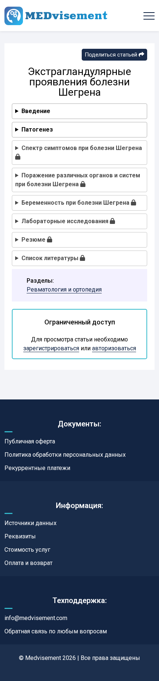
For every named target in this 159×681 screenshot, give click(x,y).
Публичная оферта (29, 441)
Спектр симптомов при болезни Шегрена (81, 147)
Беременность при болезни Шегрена (76, 202)
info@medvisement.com (35, 618)
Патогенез (37, 129)
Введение (35, 111)
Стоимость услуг (27, 549)
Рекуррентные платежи (37, 467)
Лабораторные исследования (65, 221)
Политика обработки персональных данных (65, 454)
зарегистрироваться (51, 348)
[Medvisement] (55, 15)
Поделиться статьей (112, 54)
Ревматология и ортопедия (64, 289)
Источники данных (30, 523)
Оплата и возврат (28, 562)
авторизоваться (114, 348)
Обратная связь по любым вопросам (55, 631)
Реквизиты (20, 536)
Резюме (34, 239)
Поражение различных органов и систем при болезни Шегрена (77, 180)
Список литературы (50, 258)
